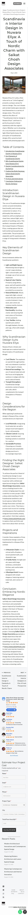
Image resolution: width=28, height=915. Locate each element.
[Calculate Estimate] (25, 912)
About (22, 890)
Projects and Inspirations (14, 179)
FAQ (12, 893)
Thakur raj (9, 748)
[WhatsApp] (3, 893)
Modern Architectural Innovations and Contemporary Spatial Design (15, 846)
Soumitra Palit (10, 727)
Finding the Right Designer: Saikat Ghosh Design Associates (15, 173)
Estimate (17, 3)
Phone (4, 792)
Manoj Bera (9, 733)
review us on (10, 709)
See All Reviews (14, 755)
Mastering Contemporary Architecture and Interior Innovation (13, 871)
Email (4, 783)
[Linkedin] (3, 890)
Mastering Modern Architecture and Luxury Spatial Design (12, 859)
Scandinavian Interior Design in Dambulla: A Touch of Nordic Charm (7, 680)
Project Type (6, 801)
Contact (21, 893)
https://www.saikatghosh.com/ (14, 518)
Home (13, 890)
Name (4, 773)
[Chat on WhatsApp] (20, 912)
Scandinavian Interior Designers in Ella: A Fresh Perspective (21, 679)
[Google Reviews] (3, 897)
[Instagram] (3, 886)
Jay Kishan (9, 719)
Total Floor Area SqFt (9, 819)
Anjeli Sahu (9, 713)
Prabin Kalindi (10, 740)
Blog (22, 891)
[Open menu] (24, 3)
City (3, 810)
